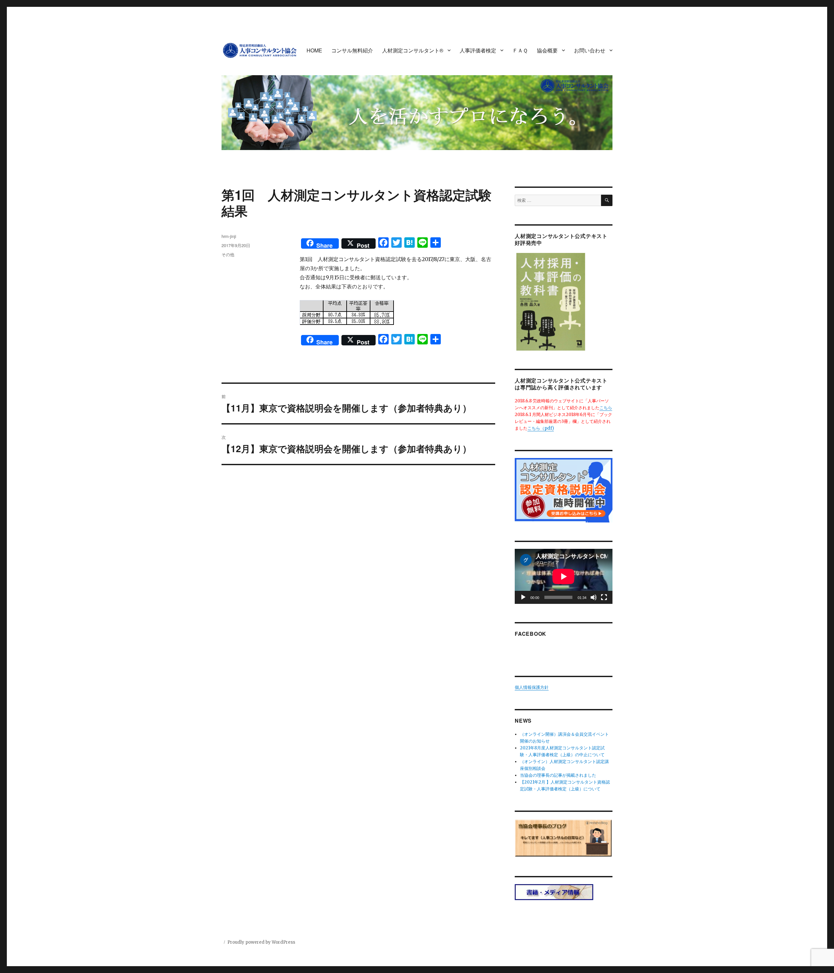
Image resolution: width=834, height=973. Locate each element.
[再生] (523, 597)
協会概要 (547, 50)
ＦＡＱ (520, 50)
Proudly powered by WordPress (261, 942)
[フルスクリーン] (604, 597)
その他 (228, 254)
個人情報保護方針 (532, 687)
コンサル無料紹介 (352, 50)
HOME (314, 50)
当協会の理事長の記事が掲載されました (558, 775)
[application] (563, 576)
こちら (605, 407)
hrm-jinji (229, 236)
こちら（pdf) (540, 428)
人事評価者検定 (478, 50)
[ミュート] (593, 597)
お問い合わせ (589, 50)
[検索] (606, 200)
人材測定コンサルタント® (412, 50)
